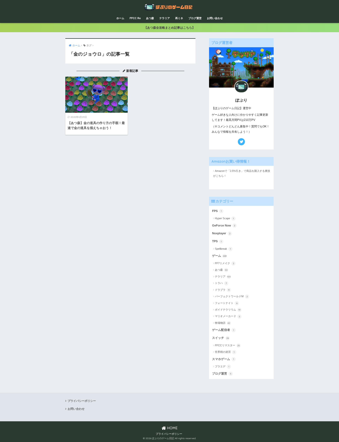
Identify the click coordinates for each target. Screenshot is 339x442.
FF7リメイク (224, 263)
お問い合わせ (215, 18)
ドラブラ (222, 289)
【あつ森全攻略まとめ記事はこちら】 (169, 27)
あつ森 (150, 18)
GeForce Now (223, 225)
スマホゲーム (223, 359)
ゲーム (219, 255)
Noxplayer (221, 233)
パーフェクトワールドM (231, 296)
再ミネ (179, 18)
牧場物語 (222, 322)
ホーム (120, 18)
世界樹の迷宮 (224, 351)
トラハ (221, 283)
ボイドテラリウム (227, 309)
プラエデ (222, 366)
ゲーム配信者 (223, 330)
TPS (217, 241)
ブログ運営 (195, 18)
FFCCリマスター (227, 345)
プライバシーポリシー (82, 400)
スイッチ (220, 338)
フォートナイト (226, 303)
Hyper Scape (224, 218)
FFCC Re (135, 18)
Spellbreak (223, 248)
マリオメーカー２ (227, 316)
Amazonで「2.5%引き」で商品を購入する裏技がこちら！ (241, 173)
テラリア (164, 18)
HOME (172, 428)
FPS (217, 211)
